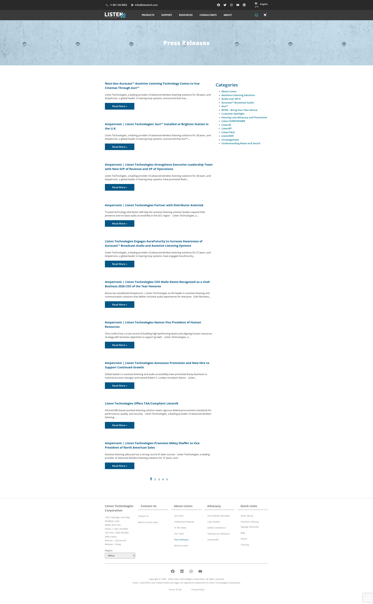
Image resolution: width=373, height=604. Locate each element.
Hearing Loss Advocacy (218, 533)
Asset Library (247, 515)
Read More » (119, 106)
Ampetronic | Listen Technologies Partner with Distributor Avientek (154, 205)
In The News (180, 527)
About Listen (229, 91)
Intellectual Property (184, 521)
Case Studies (213, 521)
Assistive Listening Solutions (238, 95)
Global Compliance (216, 527)
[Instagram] (231, 5)
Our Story (179, 515)
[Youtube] (237, 5)
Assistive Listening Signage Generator (250, 524)
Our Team (179, 533)
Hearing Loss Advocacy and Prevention (244, 117)
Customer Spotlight (232, 113)
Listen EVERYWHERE (233, 121)
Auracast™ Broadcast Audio (237, 102)
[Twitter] (225, 5)
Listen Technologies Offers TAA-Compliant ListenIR (141, 403)
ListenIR (226, 124)
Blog (243, 532)
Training (245, 544)
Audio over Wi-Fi (231, 98)
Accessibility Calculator (218, 515)
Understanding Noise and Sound (240, 143)
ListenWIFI (227, 136)
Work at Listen (181, 545)
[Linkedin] (244, 5)
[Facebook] (218, 5)
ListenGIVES (213, 539)
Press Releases (181, 539)
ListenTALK (228, 132)
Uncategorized (230, 139)
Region (109, 550)
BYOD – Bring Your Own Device (239, 110)
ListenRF (226, 128)
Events (244, 538)
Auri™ (224, 106)
